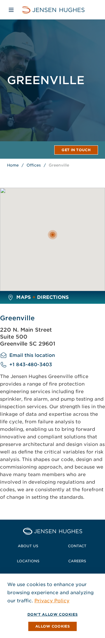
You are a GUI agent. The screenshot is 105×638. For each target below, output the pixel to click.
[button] (52, 626)
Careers (77, 561)
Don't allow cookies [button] (52, 614)
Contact (77, 546)
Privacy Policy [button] (51, 600)
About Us (28, 546)
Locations (28, 561)
